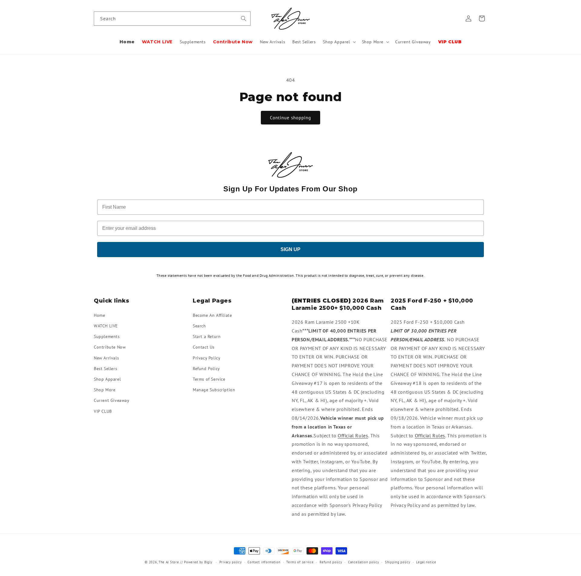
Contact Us (204, 347)
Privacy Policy (206, 357)
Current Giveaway (112, 400)
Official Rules (353, 435)
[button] (338, 41)
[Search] (243, 18)
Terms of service (299, 562)
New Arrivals (106, 357)
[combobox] (172, 18)
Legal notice (426, 562)
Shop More (104, 389)
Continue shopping (290, 118)
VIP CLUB (103, 411)
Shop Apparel (107, 379)
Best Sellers (105, 368)
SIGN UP (290, 249)
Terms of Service (209, 379)
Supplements (107, 336)
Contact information (264, 562)
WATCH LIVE (106, 325)
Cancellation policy (363, 562)
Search (199, 325)
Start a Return (207, 336)
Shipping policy (397, 562)
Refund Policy (206, 368)
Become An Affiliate (212, 315)
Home (99, 315)
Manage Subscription (214, 389)
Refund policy (331, 562)
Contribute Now (110, 347)
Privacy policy (230, 562)
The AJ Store (169, 562)
